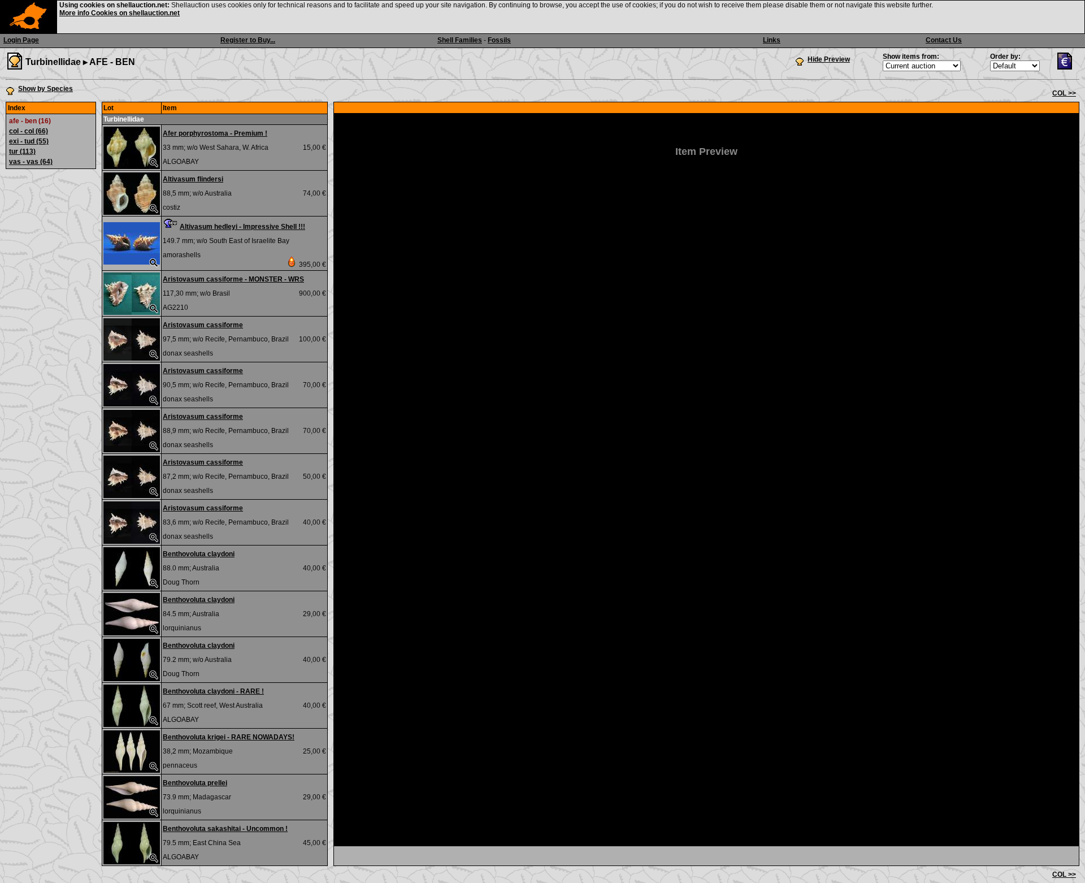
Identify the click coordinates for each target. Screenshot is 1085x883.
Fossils (499, 40)
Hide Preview (829, 59)
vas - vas (31, 162)
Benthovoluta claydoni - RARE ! (213, 691)
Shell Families (459, 40)
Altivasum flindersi (193, 179)
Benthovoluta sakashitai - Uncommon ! (225, 829)
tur (22, 151)
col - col (28, 131)
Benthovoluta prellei (195, 783)
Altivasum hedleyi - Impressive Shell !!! (242, 227)
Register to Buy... (247, 40)
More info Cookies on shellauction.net (119, 13)
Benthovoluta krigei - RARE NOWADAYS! (228, 737)
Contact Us (944, 40)
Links (771, 40)
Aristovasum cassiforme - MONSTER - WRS (233, 279)
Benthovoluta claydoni (199, 554)
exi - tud (29, 141)
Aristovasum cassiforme (203, 325)
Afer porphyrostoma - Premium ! (215, 133)
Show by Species (45, 89)
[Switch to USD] (1067, 67)
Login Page (21, 40)
